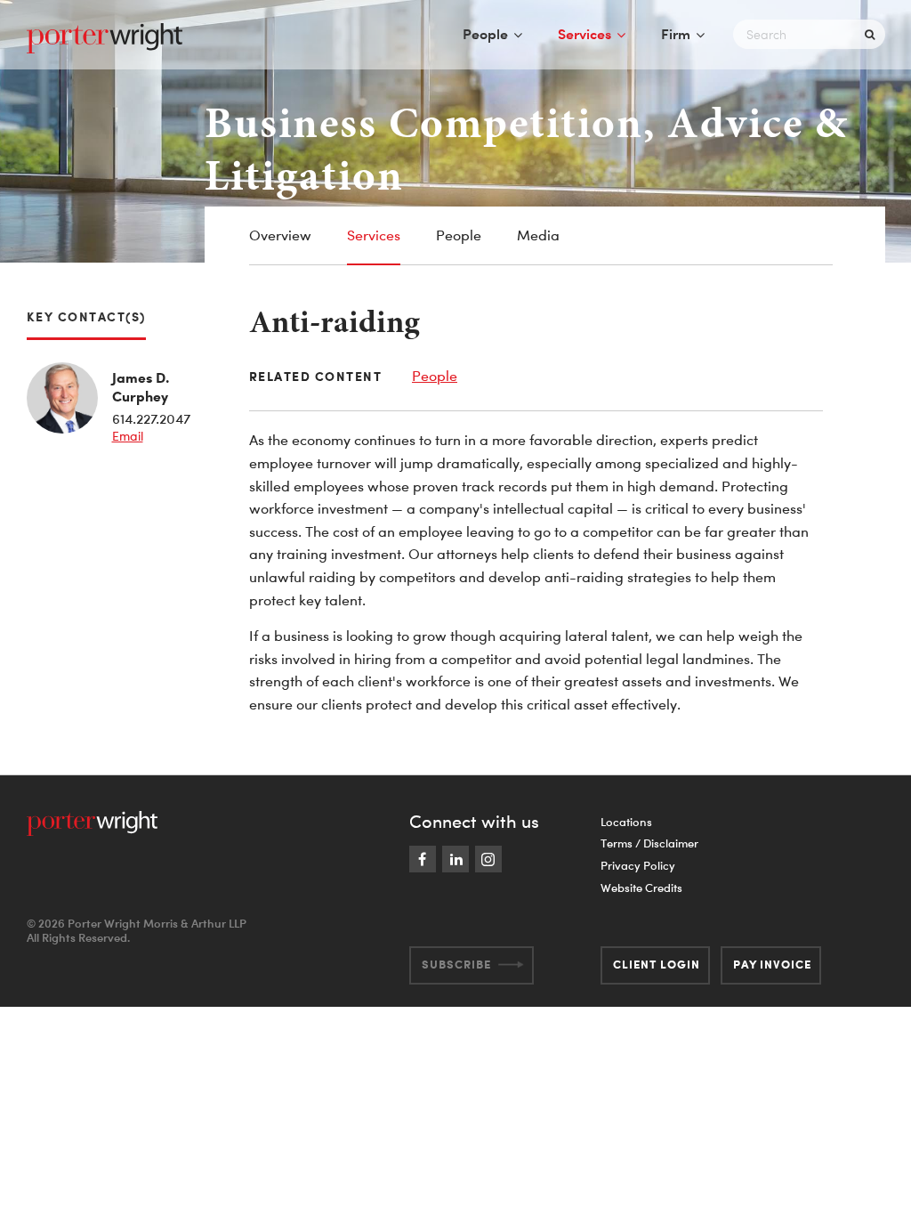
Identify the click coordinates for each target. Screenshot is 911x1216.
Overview (280, 235)
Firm (675, 34)
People (485, 34)
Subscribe (456, 964)
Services (584, 34)
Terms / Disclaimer (649, 843)
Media (538, 235)
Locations (626, 822)
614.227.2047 (151, 418)
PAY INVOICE (772, 964)
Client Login (656, 964)
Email (127, 435)
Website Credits (641, 887)
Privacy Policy (638, 865)
